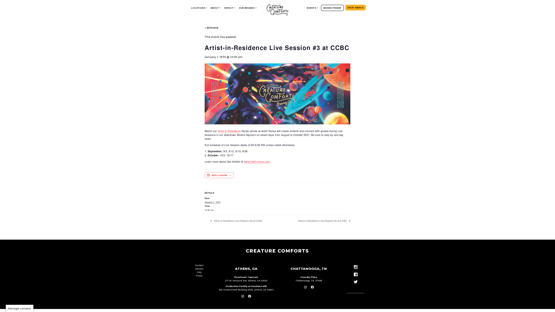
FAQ (199, 272)
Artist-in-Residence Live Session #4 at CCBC (323, 220)
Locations (199, 8)
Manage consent (19, 308)
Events (313, 8)
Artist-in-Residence (229, 131)
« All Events (211, 27)
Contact (199, 265)
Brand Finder (332, 7)
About (216, 8)
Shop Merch (355, 7)
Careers (199, 269)
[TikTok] (356, 287)
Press (199, 275)
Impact (230, 8)
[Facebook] (356, 274)
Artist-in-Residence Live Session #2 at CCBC (238, 220)
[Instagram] (356, 267)
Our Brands (248, 8)
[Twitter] (356, 282)
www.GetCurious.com (257, 161)
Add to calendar (219, 175)
